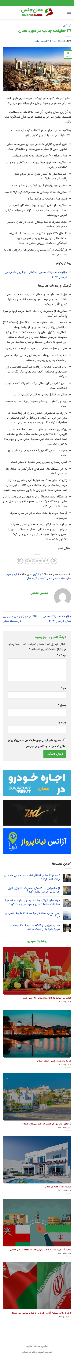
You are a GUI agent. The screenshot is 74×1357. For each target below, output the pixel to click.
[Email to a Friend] (33, 561)
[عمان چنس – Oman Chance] (37, 12)
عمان (49, 578)
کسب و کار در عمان (36, 578)
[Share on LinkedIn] (20, 561)
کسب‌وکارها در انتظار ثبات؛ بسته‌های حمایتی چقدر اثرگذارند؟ (32, 877)
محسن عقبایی (40, 41)
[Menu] (69, 12)
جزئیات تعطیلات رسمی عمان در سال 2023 (57, 618)
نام (63, 688)
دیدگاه (61, 655)
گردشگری (67, 25)
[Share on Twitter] (40, 561)
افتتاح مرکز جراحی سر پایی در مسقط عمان (20, 618)
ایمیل (62, 705)
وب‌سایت (61, 722)
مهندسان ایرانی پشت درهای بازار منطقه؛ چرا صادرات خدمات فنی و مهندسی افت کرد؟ (32, 902)
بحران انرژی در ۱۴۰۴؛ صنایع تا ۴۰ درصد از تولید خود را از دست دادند (35, 927)
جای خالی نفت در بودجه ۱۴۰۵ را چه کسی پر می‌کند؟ (32, 914)
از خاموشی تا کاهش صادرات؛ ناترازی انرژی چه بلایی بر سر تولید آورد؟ (33, 889)
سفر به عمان (59, 578)
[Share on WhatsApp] (54, 561)
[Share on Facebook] (47, 561)
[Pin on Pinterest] (27, 561)
